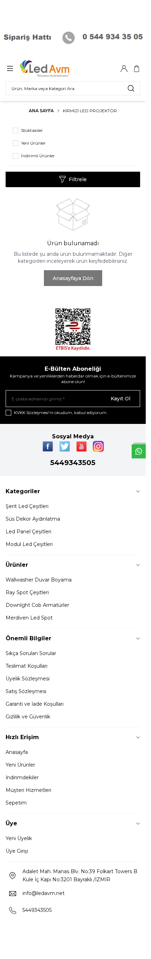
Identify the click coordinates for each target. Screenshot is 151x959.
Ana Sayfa (41, 110)
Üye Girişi (17, 851)
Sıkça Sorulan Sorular (31, 653)
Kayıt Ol (120, 398)
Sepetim (16, 803)
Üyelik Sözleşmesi (28, 678)
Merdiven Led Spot (29, 618)
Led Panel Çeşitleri (28, 531)
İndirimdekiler (22, 777)
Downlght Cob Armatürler (37, 605)
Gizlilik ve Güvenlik (28, 716)
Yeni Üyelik (19, 838)
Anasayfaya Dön (73, 278)
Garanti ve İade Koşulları (35, 704)
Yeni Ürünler (20, 765)
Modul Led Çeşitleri (29, 544)
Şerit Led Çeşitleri (27, 506)
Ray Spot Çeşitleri (27, 592)
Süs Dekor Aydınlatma (33, 519)
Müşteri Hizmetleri (28, 790)
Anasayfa (17, 752)
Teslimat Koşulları (26, 666)
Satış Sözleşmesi (26, 691)
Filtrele (78, 179)
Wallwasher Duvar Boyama (39, 580)
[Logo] (53, 68)
